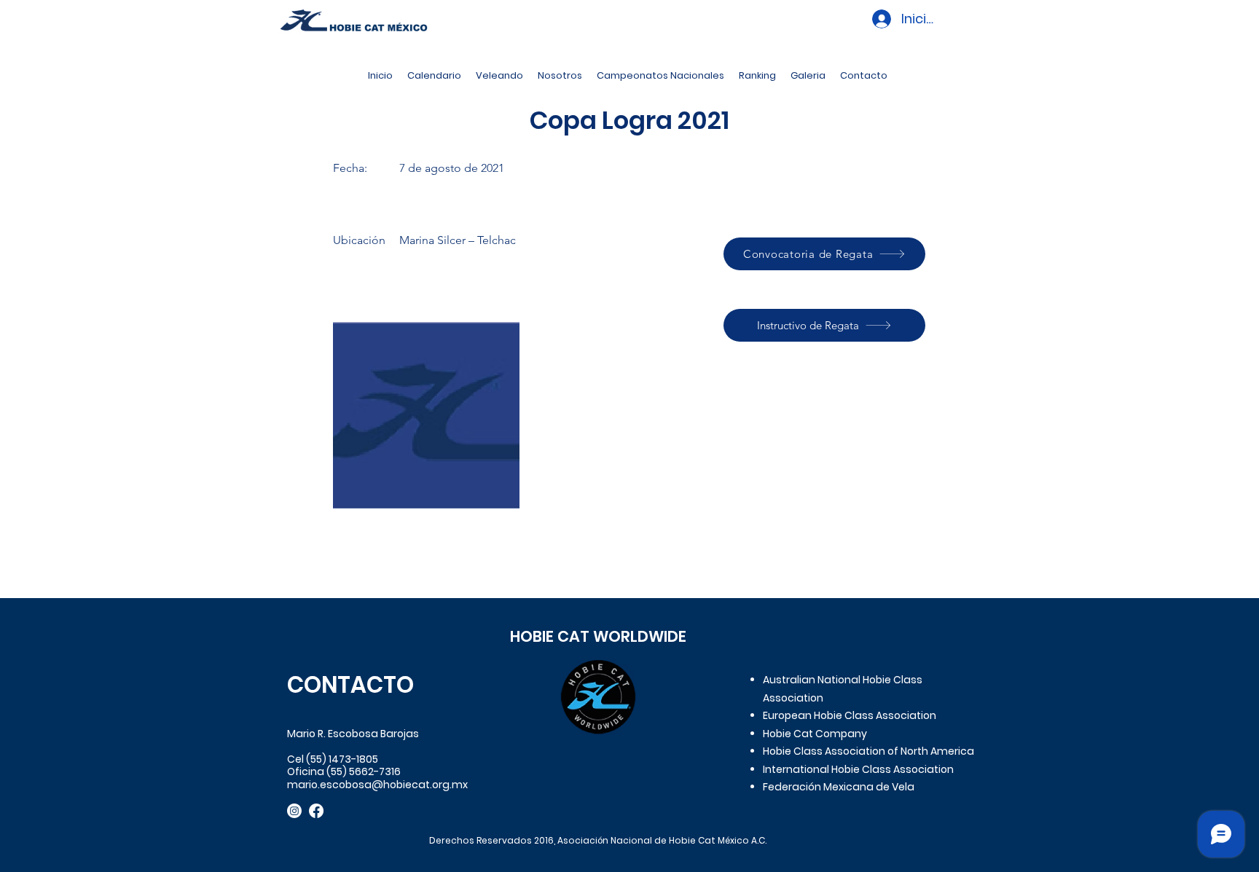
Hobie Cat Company (815, 733)
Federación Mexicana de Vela (838, 786)
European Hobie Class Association (849, 715)
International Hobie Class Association (858, 769)
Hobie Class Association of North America (868, 751)
